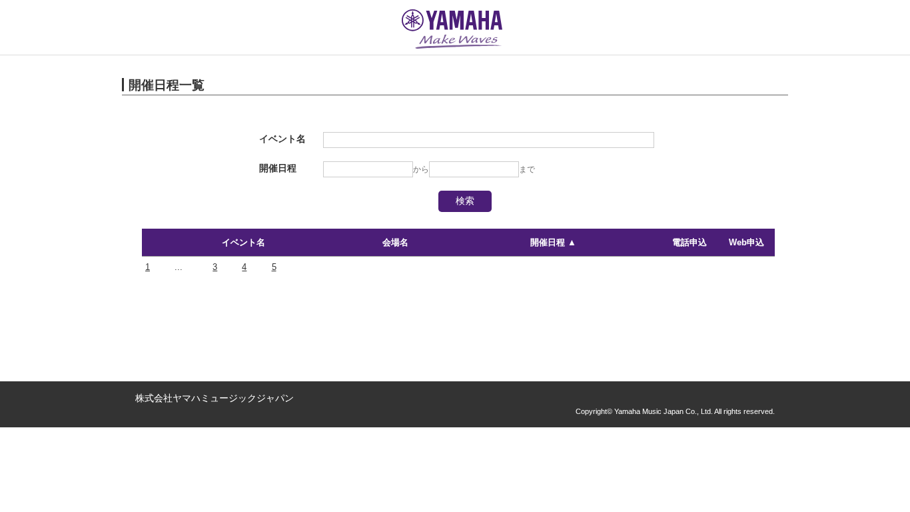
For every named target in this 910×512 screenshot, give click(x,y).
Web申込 (746, 242)
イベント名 (243, 242)
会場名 (395, 242)
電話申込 (689, 242)
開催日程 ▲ (553, 242)
